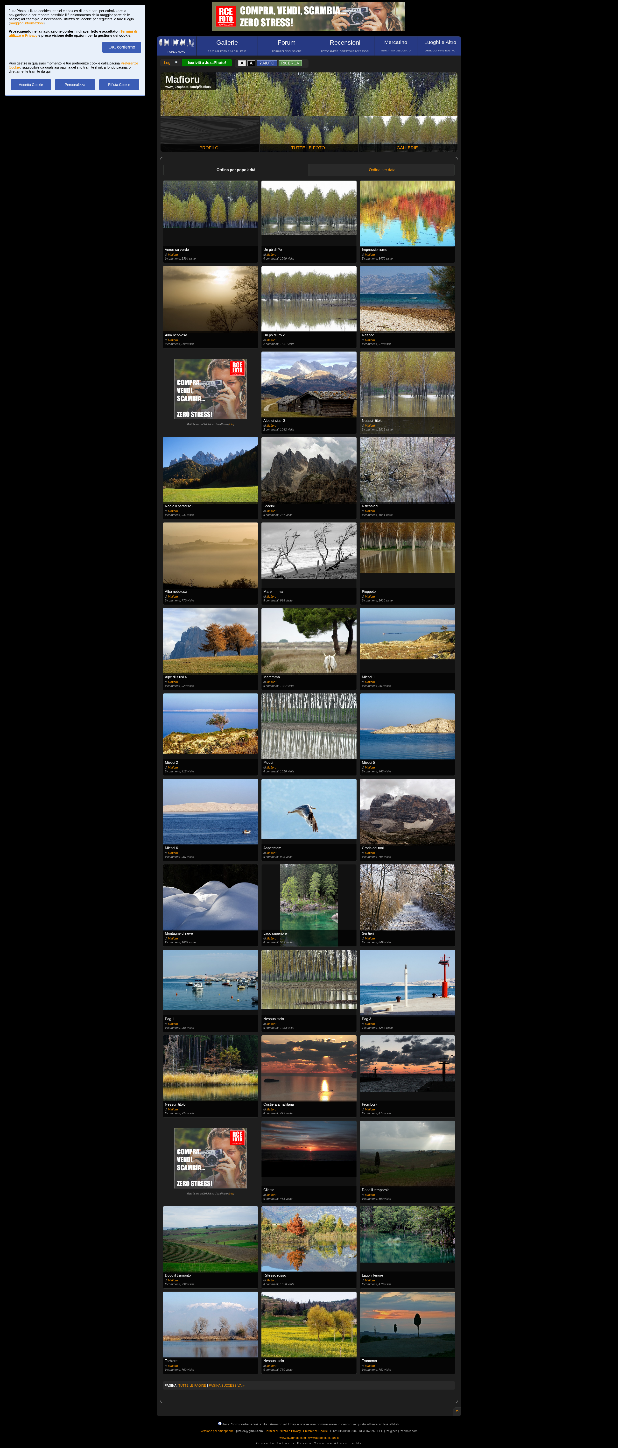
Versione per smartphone (217, 1431)
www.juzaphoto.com (293, 1438)
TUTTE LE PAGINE (192, 1385)
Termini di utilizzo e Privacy (283, 1431)
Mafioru (173, 254)
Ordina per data (382, 170)
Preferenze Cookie (315, 1431)
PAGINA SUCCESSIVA (227, 1385)
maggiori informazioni (26, 23)
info (231, 424)
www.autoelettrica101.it (323, 1438)
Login (169, 63)
